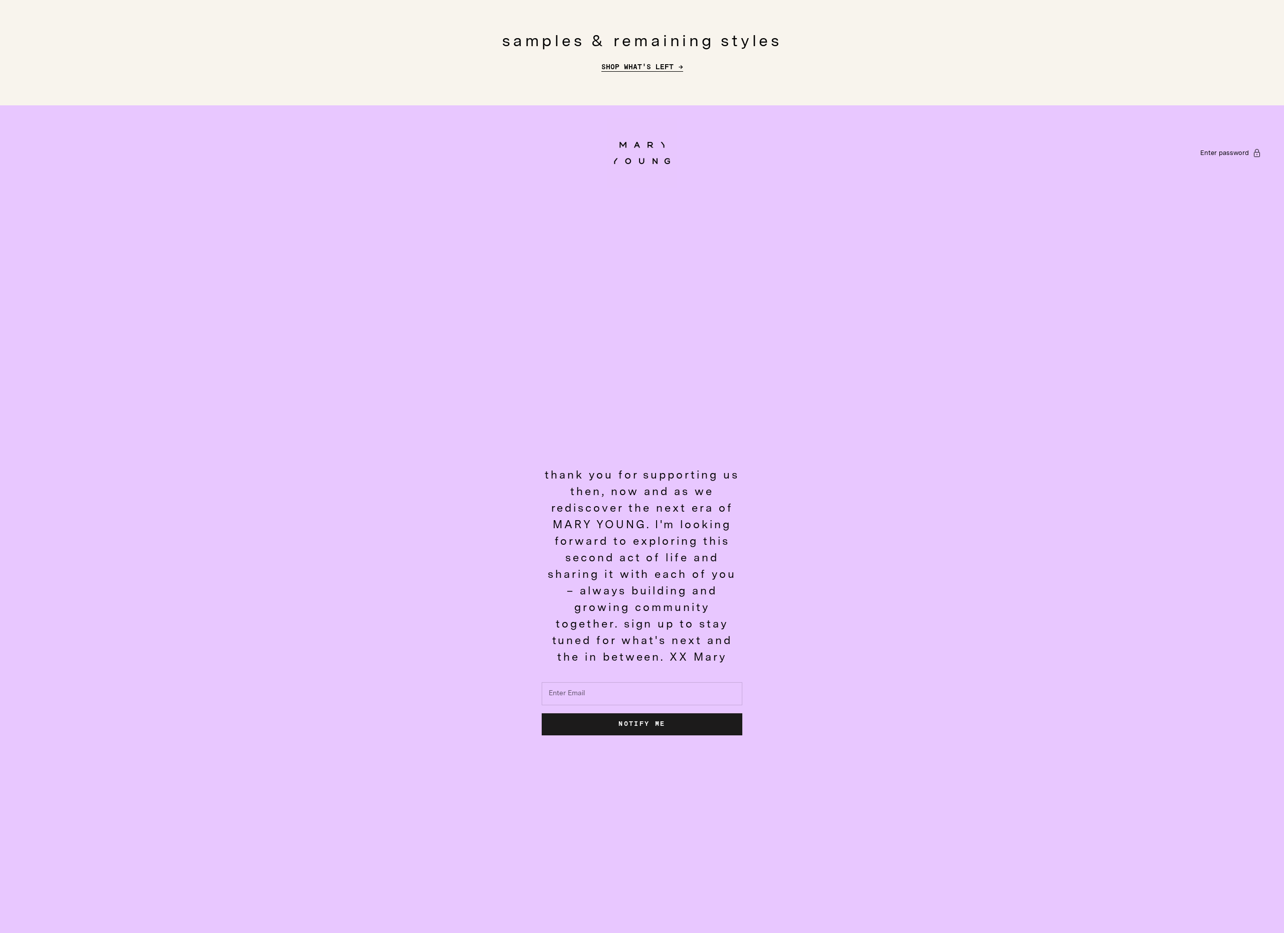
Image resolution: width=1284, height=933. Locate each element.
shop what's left (637, 67)
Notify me (641, 724)
